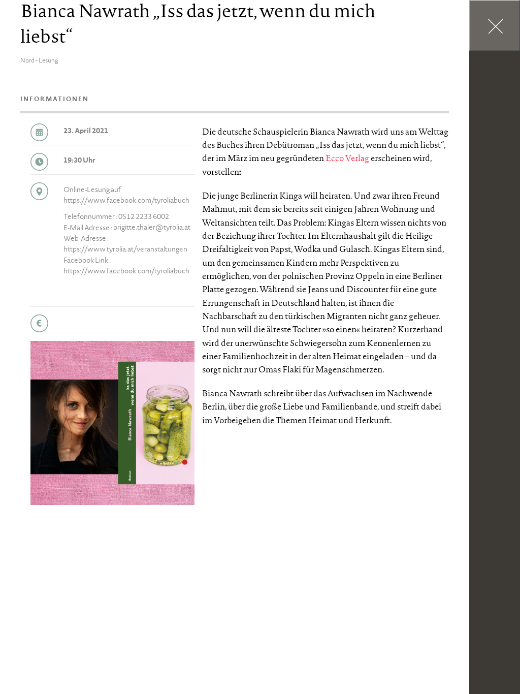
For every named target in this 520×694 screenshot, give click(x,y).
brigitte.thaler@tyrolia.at (151, 228)
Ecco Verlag (347, 159)
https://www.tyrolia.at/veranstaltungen (125, 250)
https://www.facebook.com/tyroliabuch (126, 201)
